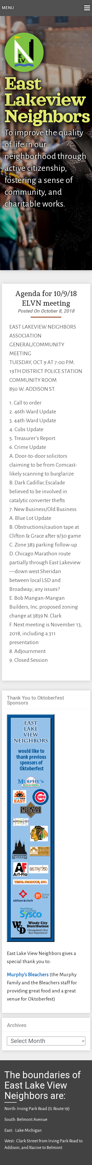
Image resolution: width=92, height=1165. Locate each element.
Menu (8, 7)
